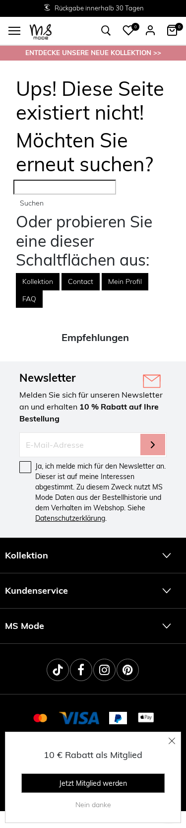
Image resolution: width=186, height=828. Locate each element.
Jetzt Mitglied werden (93, 783)
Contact (80, 281)
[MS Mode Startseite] (41, 31)
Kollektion (37, 281)
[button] (128, 30)
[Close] (172, 741)
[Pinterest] (128, 670)
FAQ (29, 298)
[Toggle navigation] (14, 31)
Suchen (32, 203)
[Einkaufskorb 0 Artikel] (172, 30)
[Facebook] (81, 670)
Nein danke (93, 804)
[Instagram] (104, 670)
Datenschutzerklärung (70, 518)
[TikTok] (58, 670)
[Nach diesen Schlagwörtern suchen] (106, 30)
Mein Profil (125, 281)
